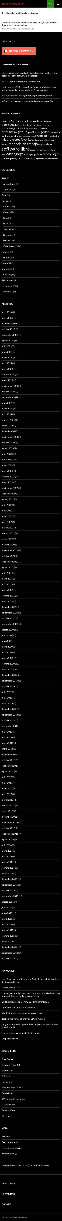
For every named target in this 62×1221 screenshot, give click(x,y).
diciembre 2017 (9, 754)
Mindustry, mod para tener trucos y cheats (22, 1013)
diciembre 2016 (9, 816)
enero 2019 (7, 703)
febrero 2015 (8, 935)
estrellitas (8, 132)
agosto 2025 (8, 340)
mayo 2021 (7, 578)
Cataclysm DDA (11, 124)
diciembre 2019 (9, 675)
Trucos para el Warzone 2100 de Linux (20, 1033)
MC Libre (6, 1116)
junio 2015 (7, 913)
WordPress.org (9, 1153)
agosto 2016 (8, 839)
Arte (4, 178)
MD (14, 29)
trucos (46, 150)
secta (52, 144)
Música (6, 240)
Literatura (8, 235)
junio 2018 (7, 731)
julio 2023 (7, 454)
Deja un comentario (25, 29)
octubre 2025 (8, 329)
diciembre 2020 (9, 607)
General (5, 257)
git (16, 132)
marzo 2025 (7, 369)
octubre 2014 (8, 958)
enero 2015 (7, 941)
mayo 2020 (7, 646)
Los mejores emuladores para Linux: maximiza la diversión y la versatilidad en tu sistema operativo (31, 994)
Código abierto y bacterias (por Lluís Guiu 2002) (25, 1165)
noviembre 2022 (10, 488)
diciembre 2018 (9, 709)
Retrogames (7, 280)
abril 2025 (7, 363)
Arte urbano (9, 184)
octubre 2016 (8, 828)
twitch (4, 154)
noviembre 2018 (10, 714)
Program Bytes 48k (11, 1065)
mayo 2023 (7, 465)
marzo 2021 (7, 590)
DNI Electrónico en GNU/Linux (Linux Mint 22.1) (25, 1001)
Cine (5, 218)
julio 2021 (7, 573)
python (5, 144)
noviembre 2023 (10, 437)
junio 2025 (7, 352)
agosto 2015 (8, 901)
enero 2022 (7, 539)
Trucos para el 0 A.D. (12, 987)
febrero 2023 (8, 476)
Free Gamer (7, 1059)
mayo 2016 (7, 850)
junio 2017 (7, 782)
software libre (16, 148)
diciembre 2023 (9, 431)
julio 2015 (7, 907)
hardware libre (8, 136)
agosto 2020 (8, 629)
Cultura (5, 206)
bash (49, 121)
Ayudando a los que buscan (28, 121)
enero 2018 (7, 748)
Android (6, 121)
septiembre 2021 (10, 561)
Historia (7, 223)
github (22, 132)
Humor (5, 263)
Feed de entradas (10, 1142)
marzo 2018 (7, 743)
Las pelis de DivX (10, 1038)
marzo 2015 (7, 930)
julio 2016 (7, 845)
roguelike (44, 144)
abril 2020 (7, 652)
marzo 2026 (7, 318)
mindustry (54, 135)
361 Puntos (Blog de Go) (13, 1099)
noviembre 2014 (10, 952)
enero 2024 (7, 425)
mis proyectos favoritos (17, 139)
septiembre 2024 (10, 397)
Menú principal (58, 4)
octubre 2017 (8, 760)
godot (45, 132)
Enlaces (7, 274)
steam (41, 150)
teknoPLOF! (7, 1070)
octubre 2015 (8, 890)
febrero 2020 (8, 663)
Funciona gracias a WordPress (14, 1217)
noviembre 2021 (10, 550)
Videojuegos (9, 246)
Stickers (9, 189)
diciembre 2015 (9, 879)
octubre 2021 (8, 556)
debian (31, 128)
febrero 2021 (8, 595)
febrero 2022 (8, 533)
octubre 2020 (8, 618)
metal (44, 135)
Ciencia (5, 201)
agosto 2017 (8, 771)
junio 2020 (7, 641)
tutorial (52, 150)
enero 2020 (7, 669)
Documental (42, 128)
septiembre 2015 (10, 896)
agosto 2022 (8, 499)
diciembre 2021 (9, 544)
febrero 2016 (8, 867)
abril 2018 (7, 737)
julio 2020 (7, 635)
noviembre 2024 (10, 386)
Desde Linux (8, 1093)
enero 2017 (7, 811)
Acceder (6, 1136)
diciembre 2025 (9, 323)
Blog (4, 195)
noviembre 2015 (10, 884)
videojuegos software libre (41, 158)
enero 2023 (7, 482)
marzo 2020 (7, 658)
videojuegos (51, 154)
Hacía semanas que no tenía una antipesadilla (31, 101)
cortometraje (8, 128)
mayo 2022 (7, 516)
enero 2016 (7, 873)
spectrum (34, 150)
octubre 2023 (8, 442)
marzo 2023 (7, 471)
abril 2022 (7, 522)
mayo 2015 (7, 918)
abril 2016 (7, 856)
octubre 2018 (8, 720)
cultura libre (22, 128)
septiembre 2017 (10, 765)
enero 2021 (7, 601)
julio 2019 (7, 692)
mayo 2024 (7, 408)
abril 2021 (7, 584)
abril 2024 (7, 414)
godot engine (54, 132)
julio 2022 (7, 505)
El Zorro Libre (8, 1104)
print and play (49, 140)
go (39, 132)
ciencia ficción (29, 125)
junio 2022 (7, 510)
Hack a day (7, 1082)
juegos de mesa (28, 136)
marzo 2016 (7, 862)
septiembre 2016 (10, 833)
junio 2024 (7, 403)
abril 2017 (7, 794)
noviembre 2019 (10, 680)
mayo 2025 (7, 357)
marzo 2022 (7, 527)
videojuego (15, 154)
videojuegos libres (15, 158)
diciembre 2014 (9, 947)
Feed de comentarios (12, 1148)
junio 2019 (7, 697)
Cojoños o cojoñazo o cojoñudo (24, 81)
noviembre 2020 (10, 612)
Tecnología (7, 286)
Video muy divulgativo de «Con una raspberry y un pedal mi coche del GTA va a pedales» (30, 74)
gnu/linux (33, 132)
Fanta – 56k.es (9, 1110)
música (36, 140)
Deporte (6, 252)
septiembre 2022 (10, 493)
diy (35, 128)
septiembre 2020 (10, 624)
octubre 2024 (8, 391)
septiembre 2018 (10, 726)
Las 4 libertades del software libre (18, 1007)
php (41, 140)
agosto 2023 (8, 448)
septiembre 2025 (10, 335)
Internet (6, 269)
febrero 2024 (8, 420)
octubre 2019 (8, 686)
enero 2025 (7, 380)
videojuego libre (33, 154)
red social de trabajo (23, 144)
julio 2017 (7, 777)
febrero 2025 (8, 374)
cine (38, 125)
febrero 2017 (8, 805)
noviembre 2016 (10, 822)
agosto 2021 (8, 567)
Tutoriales (6, 291)
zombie (55, 159)
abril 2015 (7, 924)
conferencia (44, 125)
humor (18, 135)
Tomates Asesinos (13, 4)
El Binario (6, 1076)
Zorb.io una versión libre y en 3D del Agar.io (23, 1018)
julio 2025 (7, 346)
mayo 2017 (7, 788)
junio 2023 (7, 459)
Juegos (6, 229)
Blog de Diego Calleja (12, 1087)
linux (38, 135)
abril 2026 (7, 312)
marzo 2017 (7, 799)
